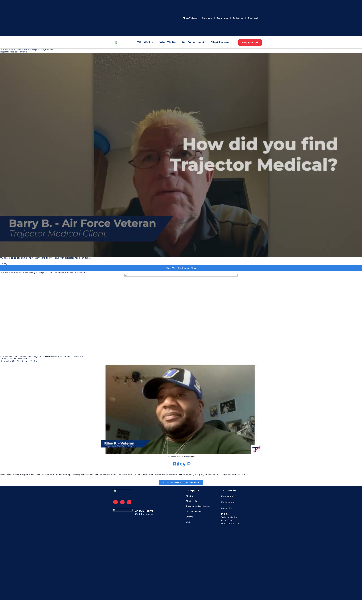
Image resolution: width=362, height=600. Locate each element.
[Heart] (115, 502)
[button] (2, 418)
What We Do (167, 42)
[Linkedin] (129, 502)
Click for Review (144, 514)
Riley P (182, 464)
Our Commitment (193, 42)
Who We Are (145, 42)
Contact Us (229, 490)
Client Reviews (220, 42)
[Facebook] (122, 502)
